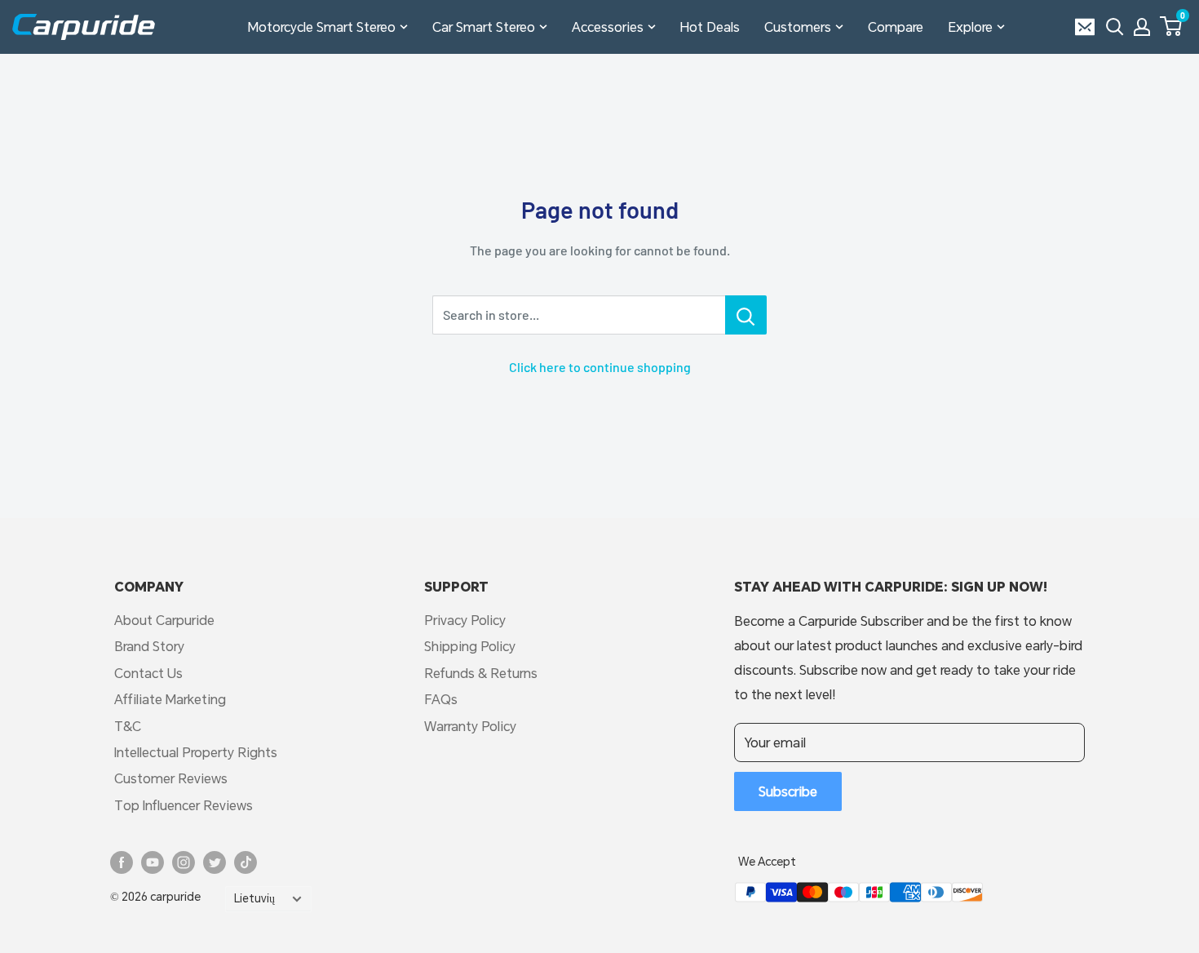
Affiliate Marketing (170, 698)
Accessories (608, 26)
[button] (1171, 26)
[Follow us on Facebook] (121, 862)
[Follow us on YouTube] (152, 862)
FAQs (441, 698)
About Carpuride (164, 619)
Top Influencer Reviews (183, 804)
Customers (797, 26)
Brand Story (149, 645)
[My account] (1142, 27)
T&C (127, 725)
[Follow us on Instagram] (183, 862)
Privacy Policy (465, 619)
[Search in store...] (746, 315)
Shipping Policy (469, 645)
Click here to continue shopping (600, 367)
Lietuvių (254, 898)
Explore (970, 26)
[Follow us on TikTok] (245, 862)
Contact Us (148, 672)
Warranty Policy (470, 725)
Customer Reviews (171, 778)
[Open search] (1115, 27)
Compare (895, 26)
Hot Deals (710, 26)
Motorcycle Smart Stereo (322, 26)
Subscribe (788, 791)
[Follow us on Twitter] (214, 862)
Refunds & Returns (481, 672)
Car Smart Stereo (483, 26)
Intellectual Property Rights (195, 751)
